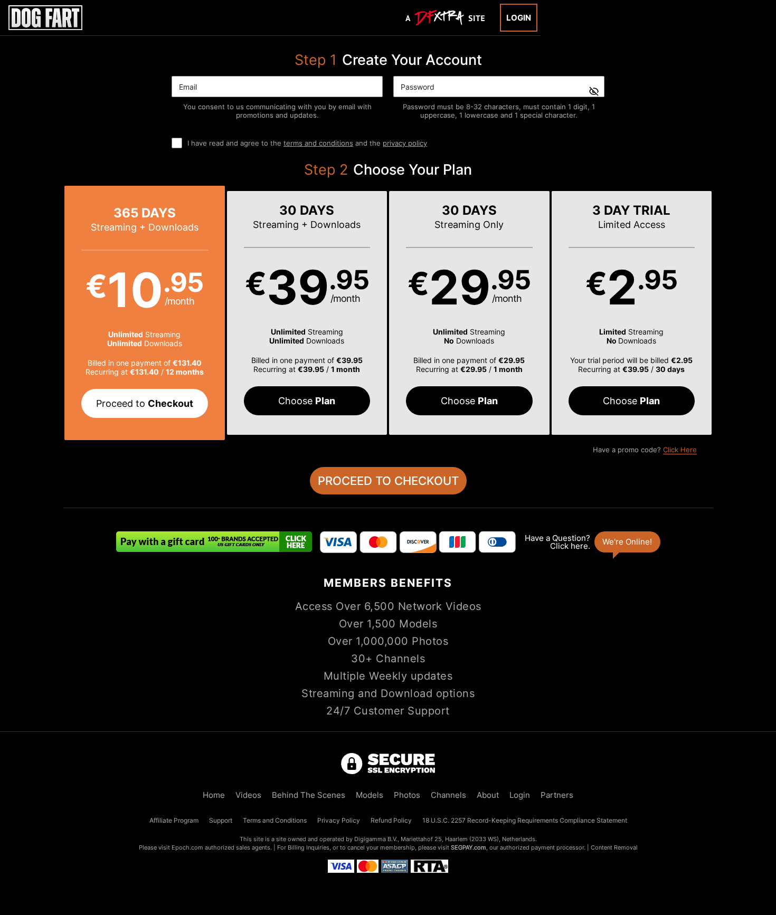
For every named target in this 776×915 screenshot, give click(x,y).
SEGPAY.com (468, 847)
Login (518, 18)
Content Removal (614, 847)
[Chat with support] (591, 541)
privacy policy (405, 143)
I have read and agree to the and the (307, 143)
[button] (144, 313)
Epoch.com (187, 847)
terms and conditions (318, 143)
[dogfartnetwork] (45, 17)
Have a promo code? (645, 449)
